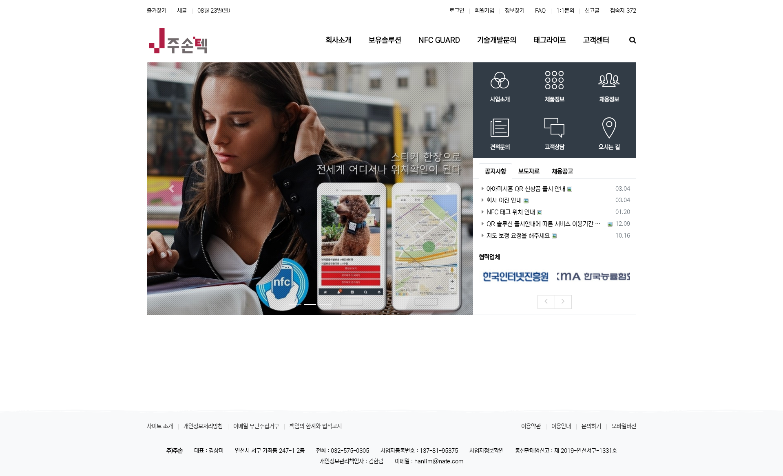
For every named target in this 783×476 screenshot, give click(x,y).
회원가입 (484, 10)
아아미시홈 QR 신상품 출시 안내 (526, 188)
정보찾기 (514, 10)
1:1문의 (565, 10)
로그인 (456, 10)
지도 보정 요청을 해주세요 (518, 235)
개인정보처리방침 (203, 426)
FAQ (540, 10)
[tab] (495, 171)
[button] (171, 188)
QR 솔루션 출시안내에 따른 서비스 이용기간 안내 (546, 223)
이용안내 (561, 426)
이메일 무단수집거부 (256, 426)
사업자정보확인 (486, 450)
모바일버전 (624, 426)
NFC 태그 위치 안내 (511, 212)
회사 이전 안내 (504, 200)
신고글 (592, 10)
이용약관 (531, 426)
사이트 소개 (160, 426)
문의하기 (591, 426)
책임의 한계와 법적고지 (316, 426)
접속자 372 (623, 10)
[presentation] (546, 302)
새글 (182, 10)
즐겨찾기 (156, 10)
